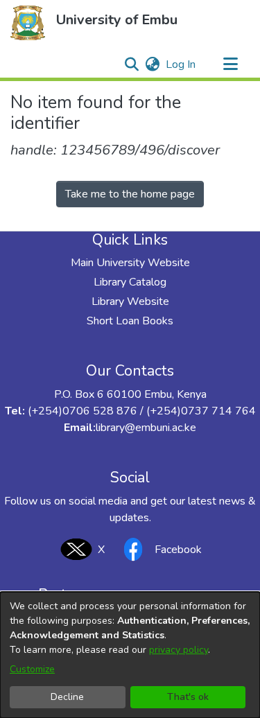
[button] (27, 23)
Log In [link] (181, 64)
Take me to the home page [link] (130, 194)
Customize (32, 669)
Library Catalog (130, 282)
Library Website (130, 301)
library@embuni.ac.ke (146, 427)
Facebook (178, 549)
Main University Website (130, 262)
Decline (67, 696)
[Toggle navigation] (230, 64)
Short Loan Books (130, 321)
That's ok (188, 696)
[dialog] (130, 655)
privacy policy (178, 649)
